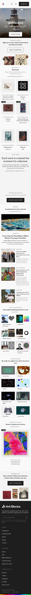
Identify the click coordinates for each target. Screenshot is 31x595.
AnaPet (8, 121)
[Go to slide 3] (23, 9)
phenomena (22, 122)
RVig (22, 99)
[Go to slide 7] (29, 9)
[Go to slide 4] (26, 9)
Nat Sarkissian (15, 464)
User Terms (18, 520)
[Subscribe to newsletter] (26, 517)
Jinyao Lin (8, 149)
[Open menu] (16, 4)
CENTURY (14, 195)
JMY (23, 149)
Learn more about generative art (14, 170)
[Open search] (12, 4)
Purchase (15, 34)
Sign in (24, 4)
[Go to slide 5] (27, 9)
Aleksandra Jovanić (8, 99)
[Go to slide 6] (28, 9)
